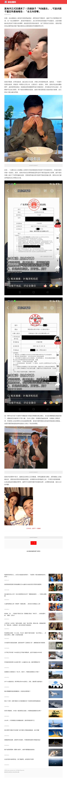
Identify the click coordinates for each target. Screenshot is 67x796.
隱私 (16, 772)
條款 (14, 772)
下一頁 (33, 543)
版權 (18, 772)
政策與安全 (10, 772)
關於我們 (6, 772)
